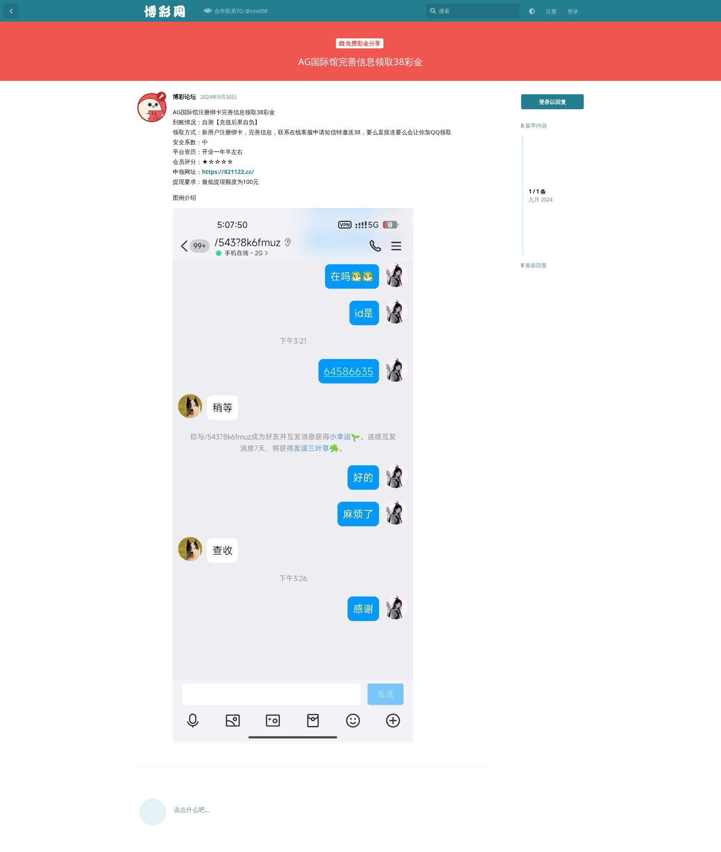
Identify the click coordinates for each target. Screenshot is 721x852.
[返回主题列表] (10, 10)
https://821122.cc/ (228, 172)
